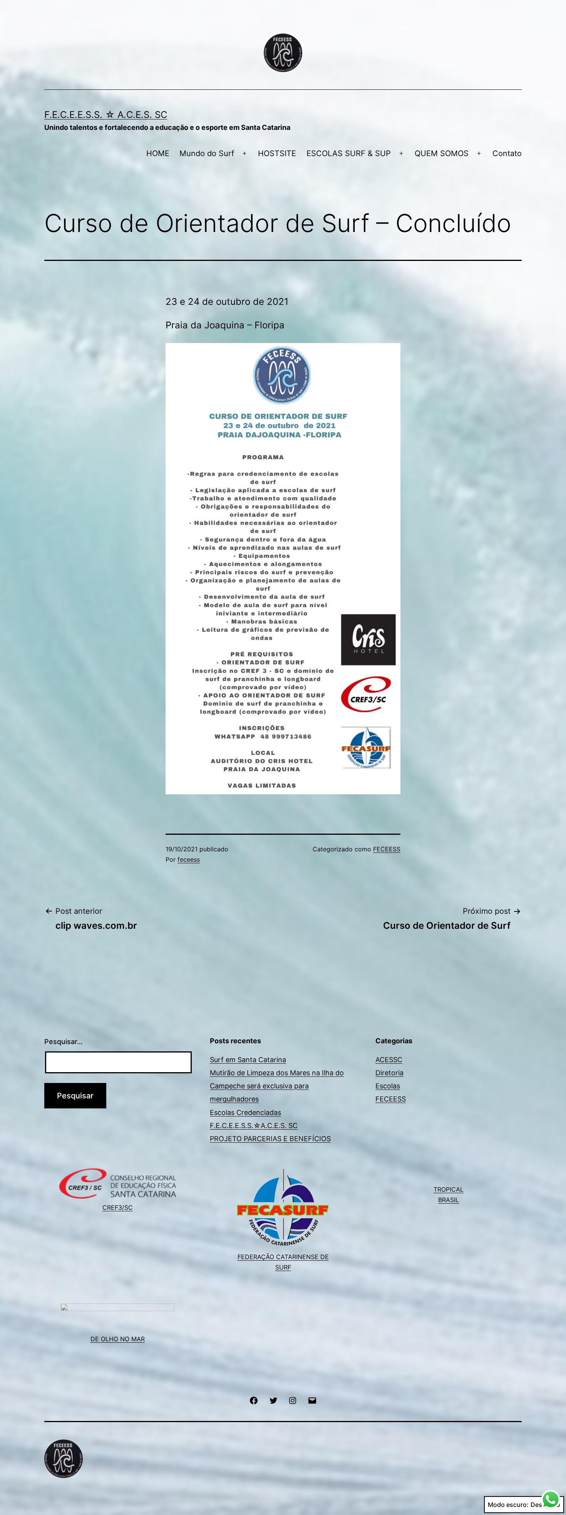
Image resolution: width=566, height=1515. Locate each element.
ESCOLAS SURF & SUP (348, 153)
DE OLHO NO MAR (117, 1339)
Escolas (387, 1086)
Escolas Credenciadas (245, 1112)
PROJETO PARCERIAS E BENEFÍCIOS (270, 1139)
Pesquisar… (63, 1041)
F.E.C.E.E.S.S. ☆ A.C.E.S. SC (105, 114)
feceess (189, 859)
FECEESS (386, 849)
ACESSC (388, 1060)
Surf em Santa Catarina (248, 1060)
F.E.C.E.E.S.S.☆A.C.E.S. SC (254, 1126)
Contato (507, 153)
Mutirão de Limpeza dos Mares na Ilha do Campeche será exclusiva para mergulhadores (277, 1086)
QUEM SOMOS (442, 153)
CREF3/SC (117, 1207)
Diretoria (389, 1073)
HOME (157, 153)
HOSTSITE (277, 153)
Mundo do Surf (206, 153)
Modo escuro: (508, 1504)
